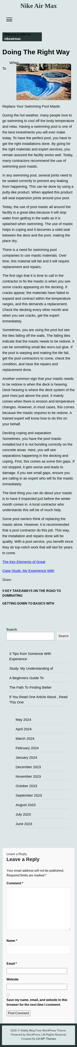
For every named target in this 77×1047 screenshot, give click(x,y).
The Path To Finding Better (30, 687)
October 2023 (26, 786)
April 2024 (24, 729)
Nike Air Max (38, 5)
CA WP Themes (46, 1038)
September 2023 (29, 795)
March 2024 (25, 739)
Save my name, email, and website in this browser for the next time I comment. (37, 1002)
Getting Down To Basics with (28, 603)
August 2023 (26, 805)
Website (13, 979)
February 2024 (27, 748)
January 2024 (26, 758)
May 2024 (23, 720)
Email (12, 963)
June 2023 (24, 824)
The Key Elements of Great (23, 562)
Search (11, 629)
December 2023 (28, 767)
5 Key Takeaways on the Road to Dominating (31, 593)
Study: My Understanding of (31, 668)
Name (12, 940)
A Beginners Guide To (26, 678)
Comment (15, 883)
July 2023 (23, 814)
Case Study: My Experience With (28, 571)
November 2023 (28, 776)
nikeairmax (12, 38)
